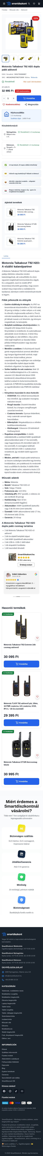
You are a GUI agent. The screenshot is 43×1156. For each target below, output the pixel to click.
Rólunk (4, 1049)
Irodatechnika (7, 1019)
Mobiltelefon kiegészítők (10, 997)
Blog (3, 1068)
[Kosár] (39, 4)
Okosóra (5, 1026)
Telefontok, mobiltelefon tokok (12, 991)
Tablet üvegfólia (7, 1010)
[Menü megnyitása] (4, 3)
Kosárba (30, 98)
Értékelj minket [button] (26, 565)
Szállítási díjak (16, 118)
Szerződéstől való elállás (11, 1078)
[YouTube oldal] (22, 1091)
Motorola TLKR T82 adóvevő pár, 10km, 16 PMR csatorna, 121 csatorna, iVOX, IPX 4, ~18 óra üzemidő (21, 706)
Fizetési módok (7, 1055)
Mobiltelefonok (7, 1029)
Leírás (6, 256)
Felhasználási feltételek (10, 1062)
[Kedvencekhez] (37, 638)
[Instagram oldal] (10, 1091)
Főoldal (4, 10)
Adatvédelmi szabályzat (10, 1059)
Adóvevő (24, 10)
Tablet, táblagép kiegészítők (12, 1013)
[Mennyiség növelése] (14, 98)
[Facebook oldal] (4, 1091)
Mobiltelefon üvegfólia (10, 994)
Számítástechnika (8, 1016)
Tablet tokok (6, 1007)
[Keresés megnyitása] (29, 4)
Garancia (5, 1075)
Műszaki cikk (14, 10)
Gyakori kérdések (8, 1071)
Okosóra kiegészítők (9, 1000)
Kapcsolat (5, 1065)
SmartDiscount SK (8, 1081)
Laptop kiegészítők (8, 1003)
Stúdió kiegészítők (8, 1032)
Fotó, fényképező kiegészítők (12, 1035)
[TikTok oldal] (16, 1091)
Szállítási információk (9, 1052)
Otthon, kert (6, 1038)
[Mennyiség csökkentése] (4, 98)
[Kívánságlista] (34, 4)
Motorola (34, 77)
